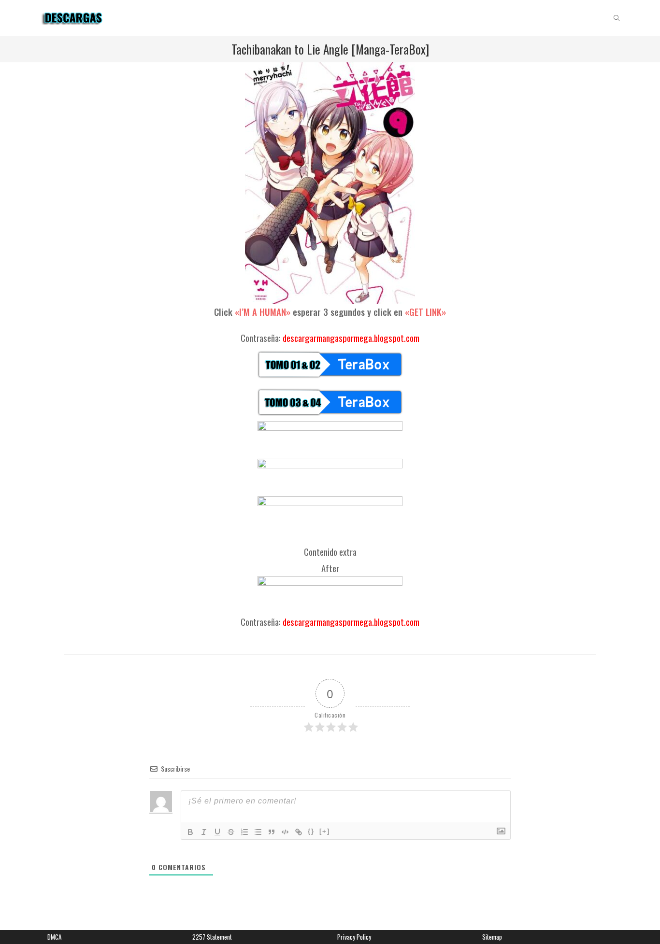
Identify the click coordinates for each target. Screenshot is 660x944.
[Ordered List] (244, 832)
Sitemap (492, 937)
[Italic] (204, 832)
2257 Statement (212, 937)
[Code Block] (285, 832)
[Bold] (190, 832)
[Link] (298, 832)
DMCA (54, 937)
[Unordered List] (258, 832)
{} (311, 831)
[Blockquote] (271, 832)
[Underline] (217, 832)
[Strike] (231, 832)
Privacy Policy (354, 937)
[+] (324, 831)
